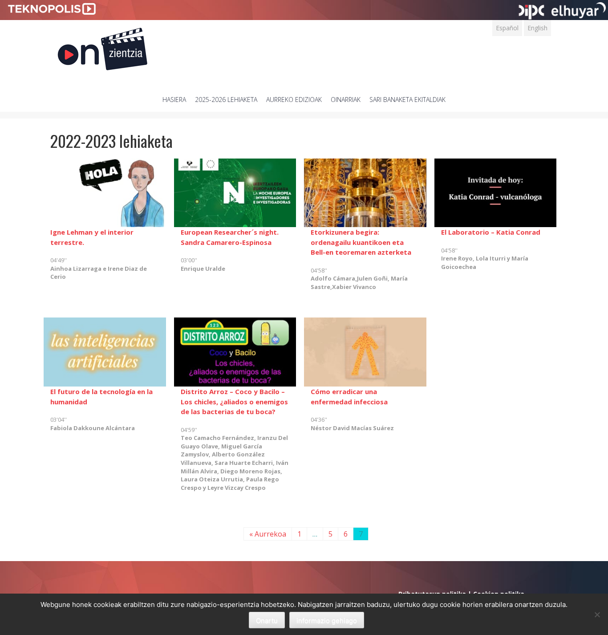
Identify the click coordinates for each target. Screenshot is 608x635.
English (537, 28)
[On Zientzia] (102, 46)
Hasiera (174, 99)
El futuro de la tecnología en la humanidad (101, 396)
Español (507, 28)
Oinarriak (346, 99)
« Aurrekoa (267, 534)
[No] (596, 614)
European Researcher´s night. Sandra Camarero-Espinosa (230, 237)
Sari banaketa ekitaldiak (407, 99)
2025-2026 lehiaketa (226, 99)
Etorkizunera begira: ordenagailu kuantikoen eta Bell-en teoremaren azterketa (361, 242)
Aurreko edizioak (294, 99)
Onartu (267, 620)
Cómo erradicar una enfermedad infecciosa (349, 396)
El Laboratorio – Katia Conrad (490, 232)
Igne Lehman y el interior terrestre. (92, 237)
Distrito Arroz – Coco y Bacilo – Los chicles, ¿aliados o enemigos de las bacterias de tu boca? (234, 401)
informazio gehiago (326, 620)
